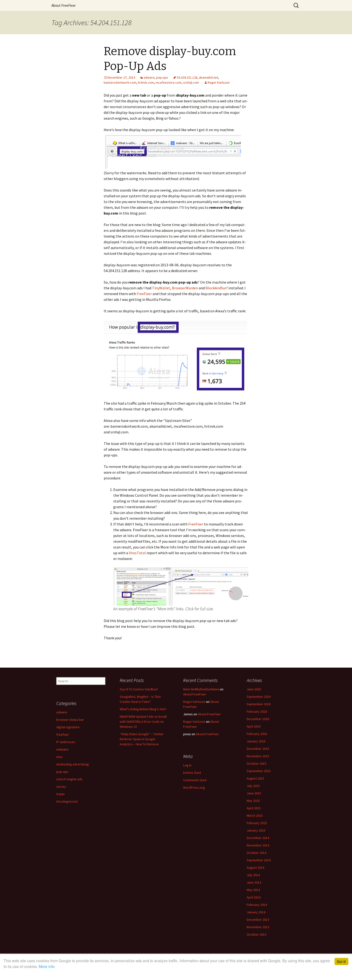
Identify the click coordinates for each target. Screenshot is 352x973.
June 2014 (254, 882)
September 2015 (259, 771)
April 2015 (254, 808)
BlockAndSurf (216, 287)
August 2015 (255, 778)
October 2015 (256, 763)
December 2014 (258, 838)
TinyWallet (161, 287)
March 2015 (255, 815)
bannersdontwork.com (120, 82)
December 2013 (258, 919)
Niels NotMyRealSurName (201, 689)
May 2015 (253, 800)
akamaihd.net (208, 77)
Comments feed (194, 780)
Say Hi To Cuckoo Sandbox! (139, 689)
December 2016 (258, 719)
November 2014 (258, 845)
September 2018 (259, 704)
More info (47, 966)
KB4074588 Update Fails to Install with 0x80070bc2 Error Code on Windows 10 (143, 721)
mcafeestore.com (169, 82)
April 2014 (254, 897)
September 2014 (259, 860)
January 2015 (256, 830)
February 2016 (257, 734)
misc (59, 757)
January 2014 (256, 912)
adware (149, 77)
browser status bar (70, 719)
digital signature (67, 727)
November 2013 (258, 927)
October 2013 (256, 934)
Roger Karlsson (219, 82)
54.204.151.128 (187, 77)
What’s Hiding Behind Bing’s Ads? (143, 709)
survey (61, 786)
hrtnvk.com (146, 82)
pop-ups (162, 77)
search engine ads (69, 779)
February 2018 (257, 711)
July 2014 (253, 875)
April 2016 (254, 726)
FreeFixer (144, 293)
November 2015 (258, 756)
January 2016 (256, 741)
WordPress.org (194, 787)
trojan (60, 794)
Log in (187, 765)
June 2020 (254, 689)
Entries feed (192, 772)
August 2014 (255, 867)
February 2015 (257, 823)
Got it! (341, 961)
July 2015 (253, 786)
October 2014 (256, 853)
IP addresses (65, 742)
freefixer (62, 734)
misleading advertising (72, 764)
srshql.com (191, 82)
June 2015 (254, 793)
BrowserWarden (185, 287)
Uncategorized (67, 801)
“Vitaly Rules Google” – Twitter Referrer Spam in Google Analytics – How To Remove (142, 739)
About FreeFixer (63, 5)
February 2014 (257, 905)
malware (62, 749)
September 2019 (259, 696)
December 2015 (258, 748)
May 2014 (253, 890)
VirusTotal (137, 552)
